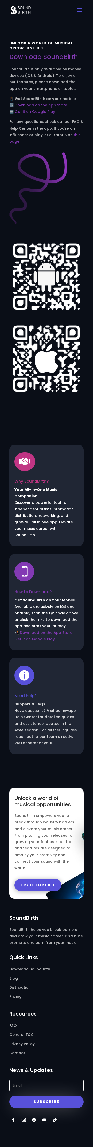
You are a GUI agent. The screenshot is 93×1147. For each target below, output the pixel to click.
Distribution (20, 987)
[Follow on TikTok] (55, 1120)
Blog (13, 978)
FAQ (13, 1025)
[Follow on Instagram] (24, 1120)
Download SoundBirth (29, 969)
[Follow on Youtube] (44, 1120)
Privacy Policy (22, 1043)
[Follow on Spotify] (34, 1120)
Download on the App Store (41, 105)
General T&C (21, 1034)
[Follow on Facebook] (13, 1120)
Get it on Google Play (35, 111)
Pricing (15, 996)
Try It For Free (38, 884)
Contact (17, 1052)
